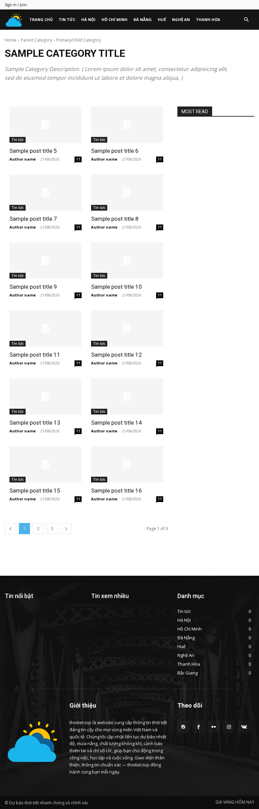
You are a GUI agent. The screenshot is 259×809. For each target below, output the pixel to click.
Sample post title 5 (33, 150)
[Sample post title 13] (45, 396)
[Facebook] (198, 727)
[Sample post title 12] (127, 328)
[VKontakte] (244, 727)
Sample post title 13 (34, 422)
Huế (162, 19)
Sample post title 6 (115, 150)
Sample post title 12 (116, 354)
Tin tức (67, 19)
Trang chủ (41, 19)
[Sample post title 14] (127, 396)
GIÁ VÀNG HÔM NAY (234, 802)
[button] (246, 20)
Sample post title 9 (33, 286)
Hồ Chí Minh (114, 19)
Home (11, 40)
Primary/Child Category (78, 40)
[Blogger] (183, 727)
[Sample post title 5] (45, 124)
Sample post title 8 (115, 218)
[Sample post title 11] (45, 328)
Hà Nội (88, 19)
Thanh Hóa (208, 19)
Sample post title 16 (116, 490)
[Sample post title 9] (45, 260)
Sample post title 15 (34, 490)
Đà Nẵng (143, 19)
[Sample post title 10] (127, 260)
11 (78, 159)
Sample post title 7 (33, 218)
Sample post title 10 (116, 286)
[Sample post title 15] (45, 464)
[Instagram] (229, 727)
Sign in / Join (16, 4)
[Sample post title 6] (127, 124)
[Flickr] (214, 727)
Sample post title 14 (116, 422)
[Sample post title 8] (127, 192)
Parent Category (36, 40)
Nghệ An (181, 19)
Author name (22, 159)
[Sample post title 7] (45, 192)
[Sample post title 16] (127, 464)
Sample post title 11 (34, 354)
